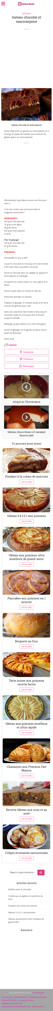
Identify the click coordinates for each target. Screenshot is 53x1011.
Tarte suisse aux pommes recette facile (26, 682)
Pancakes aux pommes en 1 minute (26, 600)
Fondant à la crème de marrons (26, 476)
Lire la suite (26, 481)
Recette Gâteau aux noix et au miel (26, 811)
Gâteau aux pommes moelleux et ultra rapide (26, 725)
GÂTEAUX (26, 13)
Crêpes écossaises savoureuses (26, 853)
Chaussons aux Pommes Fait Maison (26, 768)
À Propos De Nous (26, 1000)
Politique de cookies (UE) (11, 1003)
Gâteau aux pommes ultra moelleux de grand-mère (26, 557)
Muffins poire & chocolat (19, 889)
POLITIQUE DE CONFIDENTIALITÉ (14, 997)
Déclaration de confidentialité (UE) (15, 1006)
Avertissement (38, 1006)
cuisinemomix (38, 992)
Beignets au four (26, 641)
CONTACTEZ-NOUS (9, 1000)
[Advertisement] (26, 57)
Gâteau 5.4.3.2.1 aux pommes (26, 516)
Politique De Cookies (38, 997)
